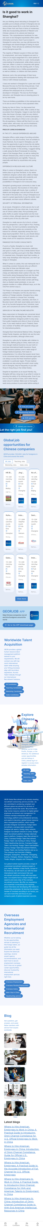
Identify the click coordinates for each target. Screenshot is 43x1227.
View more (21, 599)
